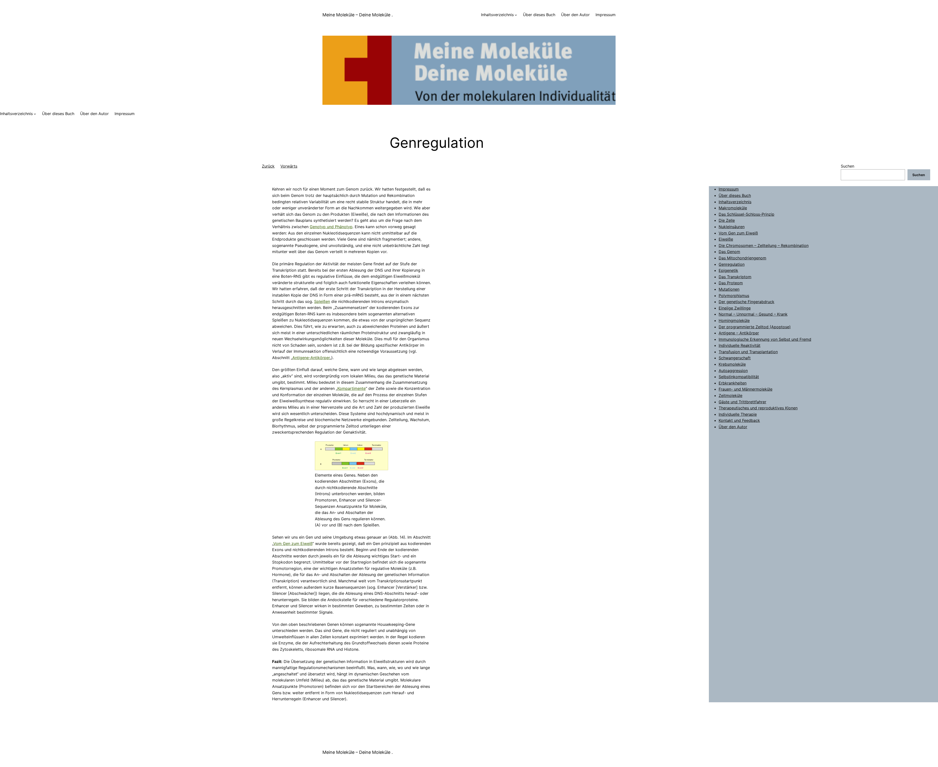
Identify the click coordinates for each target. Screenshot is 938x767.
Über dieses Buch (735, 195)
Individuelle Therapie (738, 414)
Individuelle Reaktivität (739, 345)
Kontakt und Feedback (739, 420)
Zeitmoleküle (730, 395)
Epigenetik (728, 270)
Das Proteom (731, 282)
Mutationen (729, 289)
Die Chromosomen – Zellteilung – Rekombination (764, 245)
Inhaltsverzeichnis (497, 14)
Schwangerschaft (735, 357)
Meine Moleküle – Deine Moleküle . (357, 14)
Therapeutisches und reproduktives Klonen (758, 407)
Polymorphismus (734, 295)
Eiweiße (726, 239)
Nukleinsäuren (732, 226)
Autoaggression (733, 370)
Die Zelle (727, 220)
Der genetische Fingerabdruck (746, 301)
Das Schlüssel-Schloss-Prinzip (746, 214)
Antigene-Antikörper (311, 357)
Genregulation (732, 264)
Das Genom (729, 251)
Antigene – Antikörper (739, 332)
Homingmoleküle (734, 320)
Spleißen (322, 301)
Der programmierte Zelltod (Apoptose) (755, 326)
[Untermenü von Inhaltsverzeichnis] (516, 15)
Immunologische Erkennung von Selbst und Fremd (765, 339)
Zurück (268, 166)
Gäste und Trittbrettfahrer (742, 401)
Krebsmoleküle (732, 364)
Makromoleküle (733, 207)
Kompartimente (351, 388)
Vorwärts (288, 166)
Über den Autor (733, 426)
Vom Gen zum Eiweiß (292, 543)
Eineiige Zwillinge (735, 308)
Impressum (729, 189)
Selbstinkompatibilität (739, 376)
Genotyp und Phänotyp (331, 226)
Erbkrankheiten (732, 383)
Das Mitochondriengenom (742, 258)
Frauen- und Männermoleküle (745, 389)
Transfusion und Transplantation (748, 351)
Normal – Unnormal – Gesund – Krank (753, 314)
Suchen (847, 166)
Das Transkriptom (735, 276)
